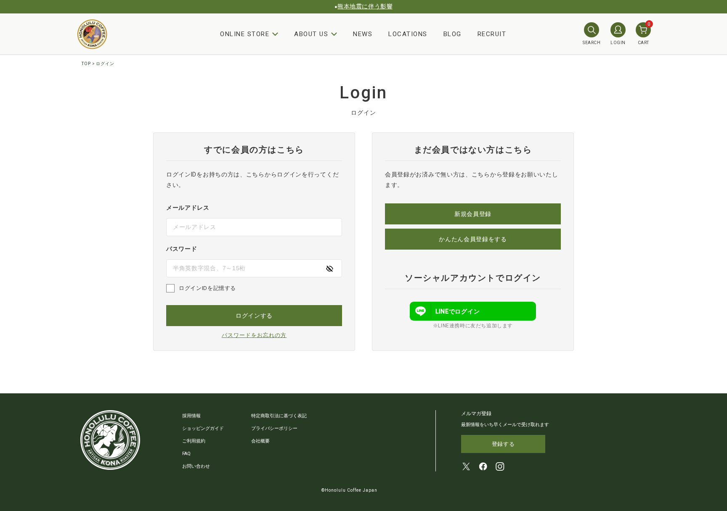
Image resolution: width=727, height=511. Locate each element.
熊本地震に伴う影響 (365, 6)
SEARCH (591, 42)
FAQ (186, 453)
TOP (86, 63)
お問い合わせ (196, 466)
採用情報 (191, 416)
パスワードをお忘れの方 (254, 335)
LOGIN (618, 42)
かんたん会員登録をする (473, 239)
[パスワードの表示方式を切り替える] (329, 268)
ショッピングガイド (203, 428)
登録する (503, 444)
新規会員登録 (472, 214)
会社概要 (260, 441)
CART (644, 33)
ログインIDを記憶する (207, 288)
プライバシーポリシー (274, 428)
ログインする (254, 315)
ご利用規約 (193, 441)
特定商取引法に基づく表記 (279, 416)
